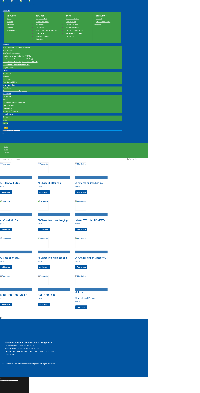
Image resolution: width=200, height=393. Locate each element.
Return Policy (49, 351)
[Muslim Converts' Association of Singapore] (20, 5)
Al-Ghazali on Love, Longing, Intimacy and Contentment (53, 220)
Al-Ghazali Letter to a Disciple (49, 183)
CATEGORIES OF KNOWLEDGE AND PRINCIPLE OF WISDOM (51, 295)
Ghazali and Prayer (85, 298)
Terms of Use (10, 354)
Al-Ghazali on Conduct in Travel (88, 183)
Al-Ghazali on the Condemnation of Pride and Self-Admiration (15, 257)
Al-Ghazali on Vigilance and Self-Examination (52, 257)
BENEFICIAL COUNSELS (13, 295)
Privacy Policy (38, 351)
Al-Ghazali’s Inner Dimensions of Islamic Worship (91, 257)
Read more (81, 307)
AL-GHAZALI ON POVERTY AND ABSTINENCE (90, 220)
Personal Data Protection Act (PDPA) (18, 351)
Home (6, 147)
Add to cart (6, 192)
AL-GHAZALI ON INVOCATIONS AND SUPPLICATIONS (11, 220)
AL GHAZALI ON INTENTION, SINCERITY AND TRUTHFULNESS (13, 183)
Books (6, 150)
